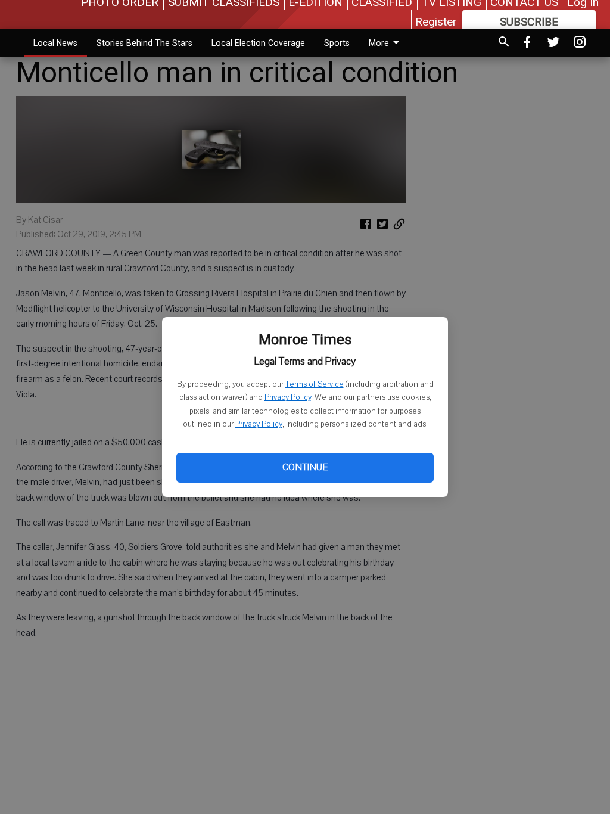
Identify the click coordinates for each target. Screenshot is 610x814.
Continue (305, 467)
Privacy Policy (287, 397)
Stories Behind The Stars (144, 43)
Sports (337, 43)
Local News (55, 43)
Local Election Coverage (258, 43)
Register (436, 22)
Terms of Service (314, 384)
